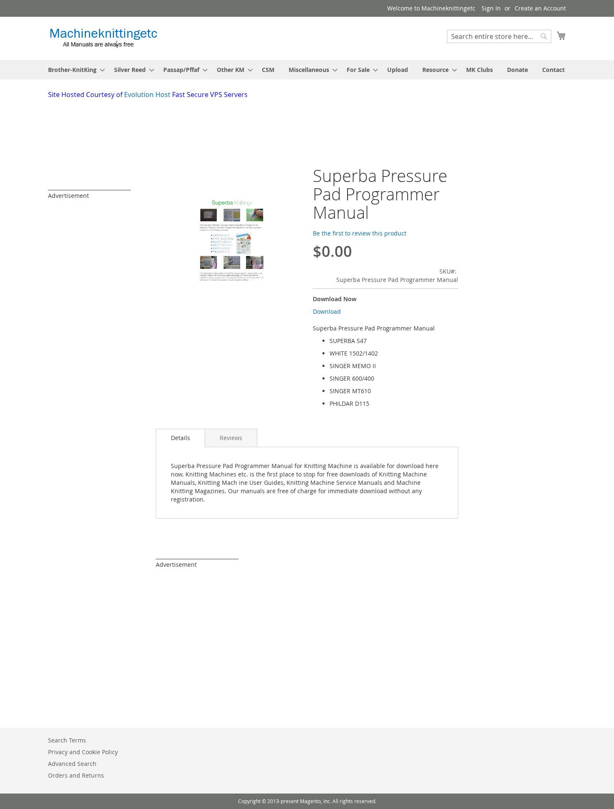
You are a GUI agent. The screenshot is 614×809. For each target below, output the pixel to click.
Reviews (231, 438)
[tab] (180, 438)
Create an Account (540, 8)
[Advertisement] (250, 122)
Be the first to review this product (359, 233)
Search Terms (67, 740)
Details (180, 438)
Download (327, 311)
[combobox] (499, 36)
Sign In (491, 8)
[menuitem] (74, 69)
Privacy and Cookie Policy (83, 752)
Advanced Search (72, 764)
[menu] (307, 69)
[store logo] (103, 37)
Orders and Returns (76, 775)
